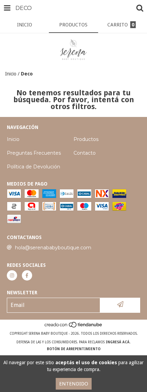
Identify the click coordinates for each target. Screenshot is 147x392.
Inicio (10, 73)
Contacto (85, 153)
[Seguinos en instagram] (12, 275)
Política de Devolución (33, 167)
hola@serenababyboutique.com (53, 248)
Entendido (73, 384)
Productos (86, 139)
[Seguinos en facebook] (27, 275)
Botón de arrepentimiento (74, 349)
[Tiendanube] (74, 327)
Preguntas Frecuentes (34, 153)
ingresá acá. (118, 342)
